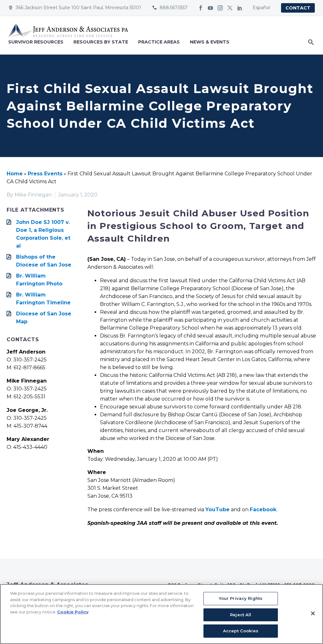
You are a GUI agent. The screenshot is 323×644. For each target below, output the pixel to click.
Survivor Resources (35, 42)
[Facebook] (200, 7)
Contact (297, 8)
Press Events (45, 174)
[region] (161, 614)
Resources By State (100, 42)
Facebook (263, 509)
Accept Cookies (240, 630)
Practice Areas (159, 42)
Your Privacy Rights (240, 598)
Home (15, 174)
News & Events (209, 42)
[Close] (313, 613)
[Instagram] (220, 7)
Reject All (240, 614)
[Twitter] (229, 7)
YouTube (217, 509)
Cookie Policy (73, 611)
